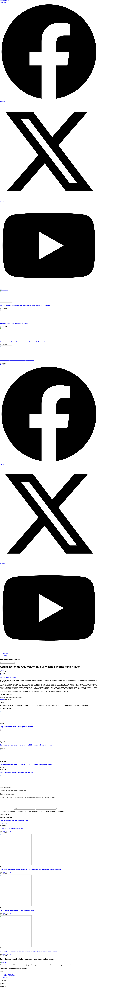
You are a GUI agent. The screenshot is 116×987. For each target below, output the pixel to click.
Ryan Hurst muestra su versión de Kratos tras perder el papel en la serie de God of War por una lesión (25, 305)
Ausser (2, 670)
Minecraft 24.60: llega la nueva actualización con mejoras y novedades (17, 360)
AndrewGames (6, 823)
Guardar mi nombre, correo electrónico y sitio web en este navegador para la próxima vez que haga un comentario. (34, 811)
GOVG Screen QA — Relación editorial (11, 828)
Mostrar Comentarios (5, 787)
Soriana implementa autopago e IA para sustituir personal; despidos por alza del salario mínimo (23, 341)
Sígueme (2, 699)
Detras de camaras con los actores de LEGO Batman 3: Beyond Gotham (26, 745)
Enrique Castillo (6, 831)
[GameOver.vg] (4, 0)
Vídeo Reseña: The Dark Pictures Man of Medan (14, 820)
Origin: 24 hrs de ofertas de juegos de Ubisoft (16, 727)
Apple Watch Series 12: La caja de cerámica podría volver (14, 323)
